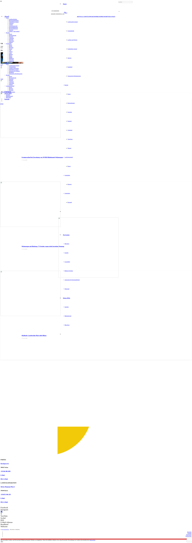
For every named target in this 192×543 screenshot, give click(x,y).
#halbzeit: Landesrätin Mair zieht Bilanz (34, 335)
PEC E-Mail (4, 479)
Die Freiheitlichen (5, 529)
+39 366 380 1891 (6, 471)
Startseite (189, 532)
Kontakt (189, 533)
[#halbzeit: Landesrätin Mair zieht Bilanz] (31, 315)
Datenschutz (188, 536)
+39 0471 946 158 (6, 494)
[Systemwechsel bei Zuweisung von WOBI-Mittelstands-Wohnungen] (31, 137)
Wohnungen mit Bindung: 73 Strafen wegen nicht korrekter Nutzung (43, 246)
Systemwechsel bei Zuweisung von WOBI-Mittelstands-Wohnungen (42, 157)
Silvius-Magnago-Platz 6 (8, 486)
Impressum (188, 534)
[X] (65, 12)
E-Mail (3, 475)
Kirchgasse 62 (5, 463)
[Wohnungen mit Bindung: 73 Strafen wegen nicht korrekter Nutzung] (31, 226)
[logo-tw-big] (47, 456)
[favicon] (88, 277)
